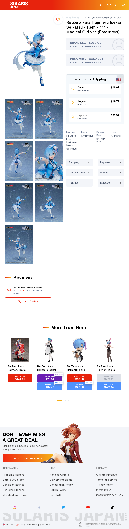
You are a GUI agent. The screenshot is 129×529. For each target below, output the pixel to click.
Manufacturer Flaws (15, 495)
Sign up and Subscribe (27, 458)
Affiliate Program (106, 474)
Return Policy (58, 489)
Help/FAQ (55, 495)
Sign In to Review (28, 301)
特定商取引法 (104, 489)
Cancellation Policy (61, 484)
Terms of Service (106, 479)
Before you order (13, 479)
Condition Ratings (14, 484)
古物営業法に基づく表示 (110, 495)
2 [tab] (66, 401)
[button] (72, 17)
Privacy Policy (104, 484)
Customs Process (14, 489)
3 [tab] (70, 401)
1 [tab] (59, 401)
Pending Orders (59, 474)
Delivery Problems (61, 479)
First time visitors (13, 474)
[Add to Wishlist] (58, 19)
